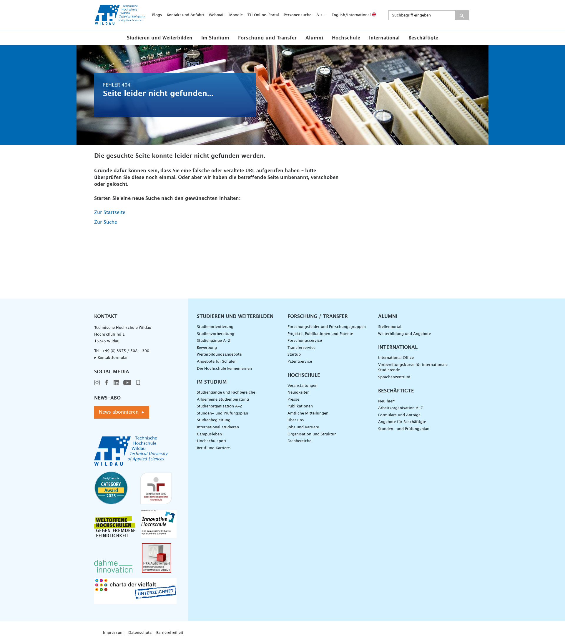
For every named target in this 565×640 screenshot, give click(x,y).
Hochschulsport (211, 441)
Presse (293, 400)
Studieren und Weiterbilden (159, 38)
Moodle (236, 15)
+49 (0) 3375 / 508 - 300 (125, 351)
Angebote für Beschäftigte (402, 422)
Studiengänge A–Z (213, 341)
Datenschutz (140, 633)
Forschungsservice (305, 341)
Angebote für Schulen (217, 362)
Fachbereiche (299, 441)
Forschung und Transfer (267, 38)
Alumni (314, 38)
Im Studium (215, 38)
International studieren (218, 427)
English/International (352, 15)
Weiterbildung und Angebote (404, 334)
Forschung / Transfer (318, 316)
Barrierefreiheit (169, 633)
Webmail (217, 15)
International (384, 38)
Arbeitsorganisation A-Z (400, 408)
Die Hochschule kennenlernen (224, 369)
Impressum (113, 633)
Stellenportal (389, 327)
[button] (159, 37)
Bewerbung (207, 348)
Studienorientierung (215, 327)
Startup (294, 355)
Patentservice (300, 362)
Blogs (157, 15)
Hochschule (346, 38)
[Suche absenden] (462, 15)
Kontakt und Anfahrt (185, 15)
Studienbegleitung (213, 420)
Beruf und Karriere (213, 448)
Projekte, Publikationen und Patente (320, 334)
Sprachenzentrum (394, 377)
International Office (396, 358)
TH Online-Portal (263, 15)
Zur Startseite (109, 212)
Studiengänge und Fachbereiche (226, 392)
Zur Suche (105, 222)
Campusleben (209, 434)
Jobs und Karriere (303, 427)
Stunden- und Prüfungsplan (222, 413)
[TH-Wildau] (120, 23)
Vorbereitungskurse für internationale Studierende (413, 367)
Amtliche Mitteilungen (308, 413)
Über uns (296, 420)
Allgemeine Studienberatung (223, 400)
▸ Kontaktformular (111, 358)
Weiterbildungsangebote (219, 355)
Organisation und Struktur (312, 434)
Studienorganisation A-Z (219, 406)
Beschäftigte (423, 38)
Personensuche (297, 15)
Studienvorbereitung (215, 334)
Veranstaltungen (303, 386)
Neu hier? (386, 401)
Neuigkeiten (299, 392)
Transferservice (301, 348)
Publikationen (300, 406)
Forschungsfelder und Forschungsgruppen (327, 327)
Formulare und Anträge (399, 415)
